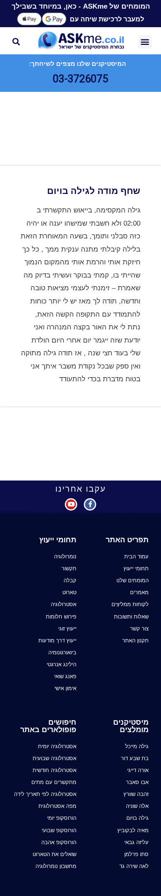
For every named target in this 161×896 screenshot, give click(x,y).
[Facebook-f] (90, 504)
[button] (145, 42)
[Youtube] (71, 504)
